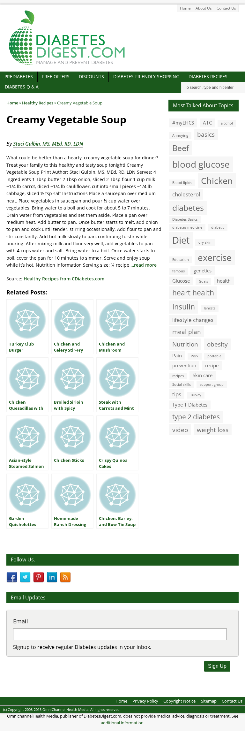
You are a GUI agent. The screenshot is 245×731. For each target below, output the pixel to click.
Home (185, 8)
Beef (180, 147)
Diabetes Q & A (22, 87)
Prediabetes (18, 76)
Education (180, 259)
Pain (177, 355)
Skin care (202, 375)
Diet (180, 240)
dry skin (205, 242)
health (224, 281)
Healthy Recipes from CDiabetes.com (64, 279)
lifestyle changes (192, 320)
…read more (143, 265)
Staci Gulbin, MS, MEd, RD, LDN (48, 143)
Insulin (183, 307)
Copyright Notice (179, 701)
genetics (203, 270)
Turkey (195, 395)
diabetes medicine (187, 227)
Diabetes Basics (184, 219)
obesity (217, 344)
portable (214, 356)
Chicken (217, 181)
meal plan (186, 331)
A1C (207, 122)
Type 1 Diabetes (189, 404)
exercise (215, 257)
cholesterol (186, 194)
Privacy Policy (145, 701)
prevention (184, 365)
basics (206, 134)
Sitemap (209, 701)
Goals (203, 281)
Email (20, 621)
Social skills (181, 384)
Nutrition (185, 344)
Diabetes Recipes (208, 76)
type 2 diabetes (196, 416)
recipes (178, 376)
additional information (122, 723)
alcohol (227, 123)
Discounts (91, 76)
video (180, 429)
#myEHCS (183, 122)
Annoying (180, 135)
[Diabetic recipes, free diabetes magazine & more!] (67, 65)
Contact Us (226, 8)
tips (176, 394)
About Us (204, 8)
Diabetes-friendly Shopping (146, 76)
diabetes (188, 207)
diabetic (217, 227)
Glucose (181, 281)
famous (178, 271)
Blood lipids (182, 182)
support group (212, 384)
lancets (209, 308)
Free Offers (56, 76)
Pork (194, 356)
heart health (193, 293)
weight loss (212, 429)
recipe (212, 365)
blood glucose (201, 164)
